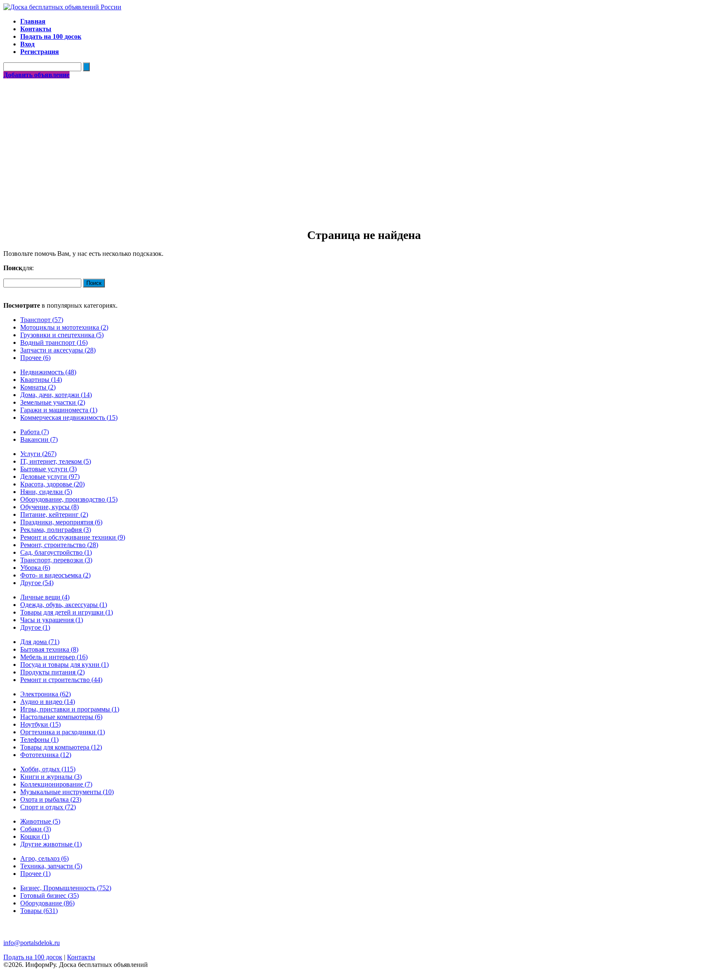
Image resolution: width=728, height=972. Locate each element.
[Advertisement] (364, 142)
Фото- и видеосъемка (55, 575)
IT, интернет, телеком (55, 461)
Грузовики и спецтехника (62, 334)
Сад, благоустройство (56, 552)
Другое (37, 582)
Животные (40, 821)
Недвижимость (48, 372)
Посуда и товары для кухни (64, 664)
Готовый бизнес (49, 895)
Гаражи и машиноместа (58, 410)
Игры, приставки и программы (69, 709)
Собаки (35, 828)
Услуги (38, 453)
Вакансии (39, 439)
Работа (34, 431)
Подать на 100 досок (32, 957)
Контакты (81, 957)
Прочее (35, 357)
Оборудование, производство (69, 499)
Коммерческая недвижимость (69, 417)
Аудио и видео (47, 701)
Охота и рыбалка (50, 799)
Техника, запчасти (51, 866)
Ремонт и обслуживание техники (72, 537)
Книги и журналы (51, 776)
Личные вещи (45, 597)
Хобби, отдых (47, 769)
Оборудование (47, 903)
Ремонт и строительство (61, 679)
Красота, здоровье (52, 484)
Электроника (45, 694)
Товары (39, 910)
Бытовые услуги (48, 469)
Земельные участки (52, 402)
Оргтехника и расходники (62, 732)
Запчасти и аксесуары (58, 350)
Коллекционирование (56, 784)
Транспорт (41, 319)
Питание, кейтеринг (54, 514)
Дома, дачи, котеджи (56, 394)
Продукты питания (52, 672)
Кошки (34, 836)
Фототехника (45, 754)
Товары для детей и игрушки (66, 612)
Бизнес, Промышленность (65, 887)
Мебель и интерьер (54, 657)
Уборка (35, 567)
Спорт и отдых (48, 807)
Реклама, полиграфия (55, 529)
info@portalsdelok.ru (31, 942)
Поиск (94, 283)
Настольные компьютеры (61, 716)
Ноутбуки (40, 724)
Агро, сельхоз (44, 858)
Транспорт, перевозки (56, 560)
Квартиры (41, 379)
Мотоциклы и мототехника (64, 327)
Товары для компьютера (61, 747)
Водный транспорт (54, 342)
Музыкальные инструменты (67, 791)
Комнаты (38, 387)
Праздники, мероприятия (61, 522)
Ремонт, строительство (59, 544)
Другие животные (51, 844)
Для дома (39, 641)
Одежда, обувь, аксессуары (63, 604)
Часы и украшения (51, 619)
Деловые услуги (50, 476)
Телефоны (39, 739)
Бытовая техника (49, 649)
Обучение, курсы (49, 506)
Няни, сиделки (46, 491)
